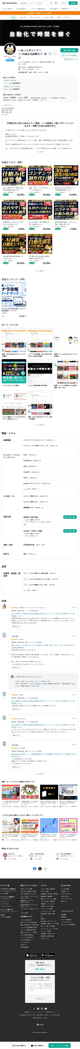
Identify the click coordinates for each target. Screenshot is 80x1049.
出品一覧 (23, 17)
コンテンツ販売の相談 (31, 610)
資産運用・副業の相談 (17, 610)
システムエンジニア (39, 440)
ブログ (66, 17)
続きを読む (33, 623)
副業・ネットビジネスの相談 (33, 642)
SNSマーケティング (41, 446)
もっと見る (41, 152)
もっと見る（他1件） (30, 489)
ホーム (13, 17)
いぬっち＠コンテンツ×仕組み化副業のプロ (30, 53)
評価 (58, 17)
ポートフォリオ (35, 17)
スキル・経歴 (48, 17)
